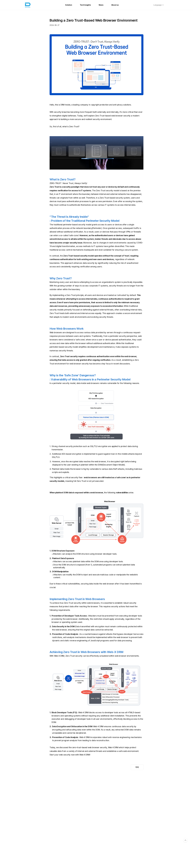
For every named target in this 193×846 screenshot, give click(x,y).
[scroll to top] (185, 840)
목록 (137, 767)
